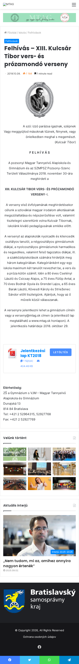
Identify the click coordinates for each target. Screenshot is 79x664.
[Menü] (74, 6)
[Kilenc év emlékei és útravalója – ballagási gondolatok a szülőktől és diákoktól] (64, 454)
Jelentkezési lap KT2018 (32, 353)
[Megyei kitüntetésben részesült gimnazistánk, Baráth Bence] (39, 468)
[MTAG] (8, 4)
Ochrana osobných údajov (39, 636)
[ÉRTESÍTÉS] (64, 468)
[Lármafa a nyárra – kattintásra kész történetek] (14, 454)
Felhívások (34, 32)
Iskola (22, 32)
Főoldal (11, 32)
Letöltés (60, 352)
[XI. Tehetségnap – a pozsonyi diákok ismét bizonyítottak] (14, 468)
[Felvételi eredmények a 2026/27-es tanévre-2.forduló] (39, 483)
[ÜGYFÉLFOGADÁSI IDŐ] (39, 454)
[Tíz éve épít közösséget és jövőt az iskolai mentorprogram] (14, 483)
